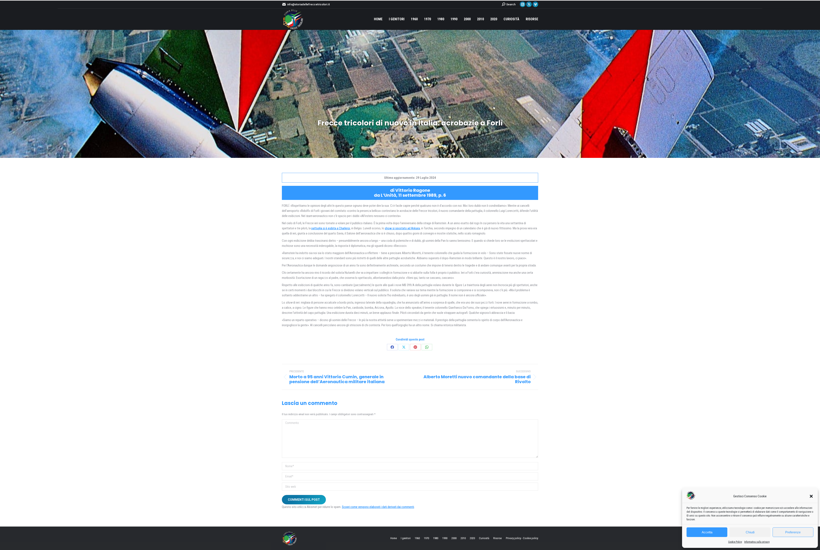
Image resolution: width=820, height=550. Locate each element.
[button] (811, 496)
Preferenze (793, 532)
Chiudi (750, 532)
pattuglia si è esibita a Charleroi (330, 228)
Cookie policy (530, 538)
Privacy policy (513, 538)
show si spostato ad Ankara (402, 228)
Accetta (707, 532)
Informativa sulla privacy (757, 541)
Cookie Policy (735, 541)
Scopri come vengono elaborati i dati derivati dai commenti (378, 507)
